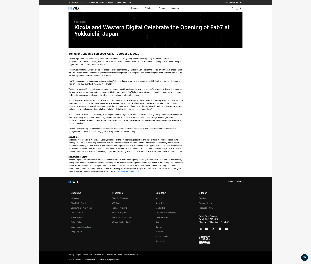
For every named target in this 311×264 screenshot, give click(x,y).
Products (135, 8)
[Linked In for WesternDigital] (206, 229)
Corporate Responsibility (166, 212)
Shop (226, 2)
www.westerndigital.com (128, 171)
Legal (78, 255)
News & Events (162, 203)
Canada (239, 181)
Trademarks (87, 255)
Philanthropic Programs (122, 217)
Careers (159, 227)
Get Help (202, 198)
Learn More (126, 2)
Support (162, 8)
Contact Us (160, 241)
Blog (157, 222)
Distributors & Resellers (81, 227)
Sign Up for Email (78, 203)
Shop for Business (120, 198)
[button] (232, 9)
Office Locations (162, 236)
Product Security (206, 208)
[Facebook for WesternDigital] (220, 229)
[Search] (241, 8)
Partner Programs (119, 208)
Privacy (71, 255)
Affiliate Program (119, 212)
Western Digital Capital (122, 222)
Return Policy (76, 222)
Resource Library (206, 203)
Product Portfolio (78, 212)
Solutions (149, 8)
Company (175, 8)
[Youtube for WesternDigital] (226, 229)
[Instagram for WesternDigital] (200, 229)
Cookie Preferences (131, 255)
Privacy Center (162, 217)
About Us (159, 198)
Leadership (160, 208)
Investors (159, 232)
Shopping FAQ (77, 232)
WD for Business (236, 2)
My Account (76, 198)
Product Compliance (114, 255)
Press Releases (80, 22)
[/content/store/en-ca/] (74, 8)
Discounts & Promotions (81, 208)
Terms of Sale (99, 255)
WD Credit (116, 203)
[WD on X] (213, 229)
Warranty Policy (77, 217)
